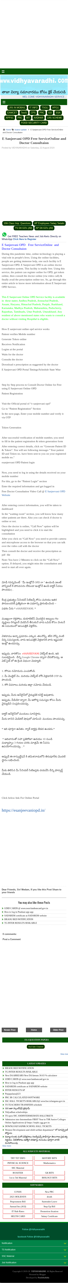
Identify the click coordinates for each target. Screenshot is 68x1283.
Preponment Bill (18, 1201)
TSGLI (45, 107)
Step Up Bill (49, 1206)
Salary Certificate (49, 1216)
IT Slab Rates (18, 1211)
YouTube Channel (35, 1047)
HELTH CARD (18, 1216)
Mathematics (49, 1163)
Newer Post (10, 1030)
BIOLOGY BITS (49, 1177)
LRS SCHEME (54, 117)
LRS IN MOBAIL (17, 107)
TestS (24, 112)
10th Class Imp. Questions (17, 223)
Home (34, 1030)
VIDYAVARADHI (38, 1271)
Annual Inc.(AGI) (18, 1206)
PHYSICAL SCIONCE (17, 1163)
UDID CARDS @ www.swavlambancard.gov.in (26, 908)
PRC (42, 112)
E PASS (17, 1192)
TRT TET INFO (18, 1158)
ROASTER (18, 1172)
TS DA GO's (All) (23, 228)
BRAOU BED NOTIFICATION (18, 919)
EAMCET (12, 112)
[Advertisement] (34, 34)
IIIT (28, 117)
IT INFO (33, 107)
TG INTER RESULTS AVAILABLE (20, 923)
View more (6, 1146)
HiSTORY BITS (49, 1158)
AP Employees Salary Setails (49, 223)
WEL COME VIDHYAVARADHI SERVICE (44, 96)
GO (50, 112)
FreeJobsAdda (43, 1278)
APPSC (10, 117)
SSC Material (18, 1168)
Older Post (58, 1030)
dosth (49, 1196)
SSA (58, 112)
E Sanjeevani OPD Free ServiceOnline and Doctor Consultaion (34, 141)
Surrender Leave (49, 1201)
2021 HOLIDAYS (18, 1196)
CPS (33, 112)
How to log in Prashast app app (18, 912)
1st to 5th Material (18, 1177)
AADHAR (38, 117)
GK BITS (49, 1172)
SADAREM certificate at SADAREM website (25, 915)
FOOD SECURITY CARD (34, 122)
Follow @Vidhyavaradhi (33, 1229)
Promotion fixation (49, 1211)
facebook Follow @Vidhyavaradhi (34, 1237)
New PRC (49, 1192)
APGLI (55, 107)
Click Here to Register (24, 239)
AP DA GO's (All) (44, 228)
